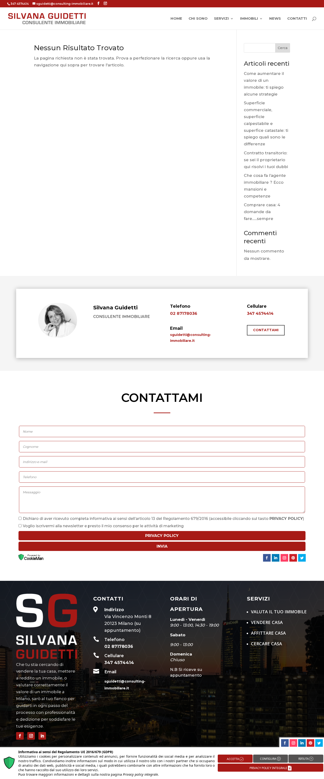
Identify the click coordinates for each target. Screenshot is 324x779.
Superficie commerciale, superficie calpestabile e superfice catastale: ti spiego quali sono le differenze (266, 123)
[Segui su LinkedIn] (42, 736)
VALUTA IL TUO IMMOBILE (279, 611)
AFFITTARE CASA (269, 633)
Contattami (265, 330)
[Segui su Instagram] (31, 736)
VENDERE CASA (267, 622)
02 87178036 (183, 313)
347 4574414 (260, 313)
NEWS (275, 19)
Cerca (282, 48)
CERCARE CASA (266, 643)
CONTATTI (297, 19)
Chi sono (198, 19)
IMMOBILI (249, 19)
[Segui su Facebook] (20, 736)
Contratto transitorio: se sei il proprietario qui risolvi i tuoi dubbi (266, 160)
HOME (176, 19)
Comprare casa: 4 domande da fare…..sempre (262, 211)
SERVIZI (221, 19)
